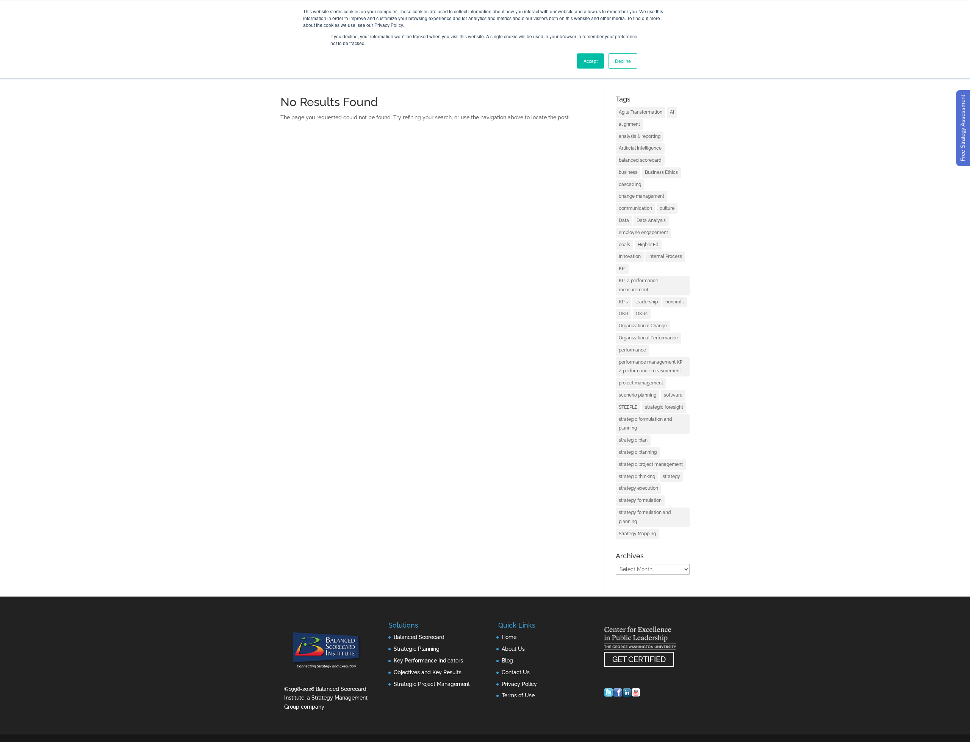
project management (641, 383)
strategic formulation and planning (645, 424)
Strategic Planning (417, 649)
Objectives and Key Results (428, 672)
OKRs (642, 313)
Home (509, 637)
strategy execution (638, 488)
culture (667, 208)
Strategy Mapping (637, 533)
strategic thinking (637, 476)
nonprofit (674, 302)
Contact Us (516, 672)
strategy (671, 476)
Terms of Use (518, 695)
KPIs (623, 302)
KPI (622, 268)
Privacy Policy (519, 684)
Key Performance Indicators (428, 661)
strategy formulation (640, 500)
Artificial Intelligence (640, 148)
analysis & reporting (639, 136)
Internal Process (665, 256)
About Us (513, 649)
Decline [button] (623, 61)
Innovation (630, 256)
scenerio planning (637, 395)
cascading (630, 184)
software (673, 395)
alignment (629, 124)
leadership (646, 302)
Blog (507, 661)
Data (624, 220)
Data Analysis (651, 220)
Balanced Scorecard (419, 637)
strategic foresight (664, 407)
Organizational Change (643, 325)
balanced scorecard (640, 160)
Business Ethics (661, 172)
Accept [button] (591, 61)
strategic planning (638, 452)
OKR (623, 313)
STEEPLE (628, 407)
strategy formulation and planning (645, 517)
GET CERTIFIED (639, 659)
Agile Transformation (640, 112)
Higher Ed (648, 244)
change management (641, 196)
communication (635, 208)
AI (672, 112)
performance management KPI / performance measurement (651, 366)
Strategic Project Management (432, 684)
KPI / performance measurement (638, 285)
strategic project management (651, 464)
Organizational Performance (648, 338)
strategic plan (633, 440)
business (628, 172)
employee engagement (643, 232)
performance (632, 350)
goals (624, 244)
